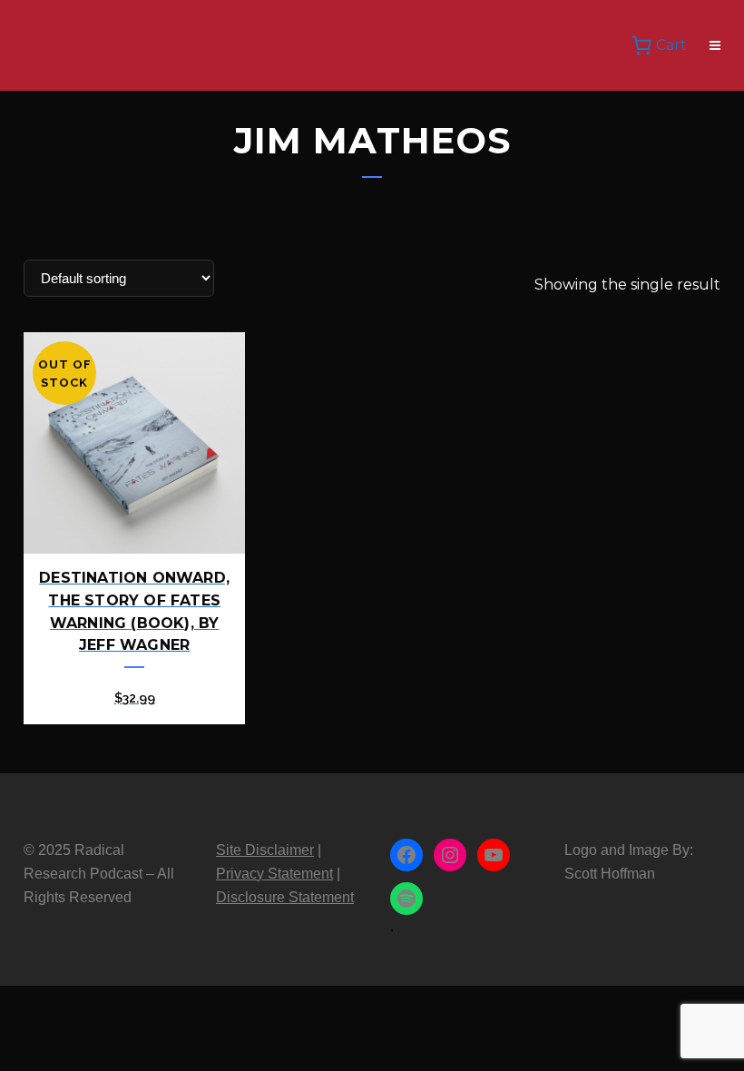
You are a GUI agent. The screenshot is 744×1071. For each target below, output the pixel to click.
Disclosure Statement (285, 897)
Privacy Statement (274, 873)
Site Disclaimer (265, 850)
